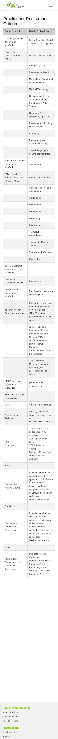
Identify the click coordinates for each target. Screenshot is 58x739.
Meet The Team (10, 721)
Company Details (10, 716)
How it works (8, 732)
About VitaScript (10, 712)
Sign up (6, 736)
